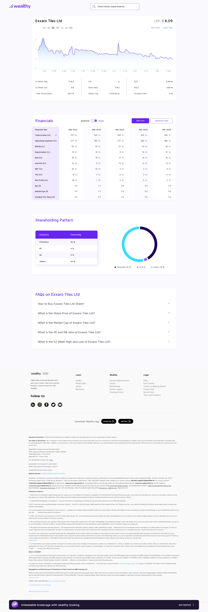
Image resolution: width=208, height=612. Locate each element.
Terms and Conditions (152, 395)
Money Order (81, 383)
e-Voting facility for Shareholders (40, 585)
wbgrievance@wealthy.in (128, 563)
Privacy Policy (148, 389)
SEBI (49, 473)
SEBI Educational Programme (39, 591)
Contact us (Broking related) (154, 386)
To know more (34, 577)
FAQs (145, 380)
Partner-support (116, 389)
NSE (42, 473)
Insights (79, 380)
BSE (46, 473)
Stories (78, 386)
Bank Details (33, 540)
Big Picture (80, 389)
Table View (140, 121)
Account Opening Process (120, 380)
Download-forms (116, 392)
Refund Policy (148, 392)
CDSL (53, 473)
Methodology (115, 386)
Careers (113, 383)
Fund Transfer (148, 383)
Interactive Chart (161, 121)
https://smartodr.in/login (56, 581)
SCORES (58, 473)
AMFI (63, 473)
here (51, 460)
